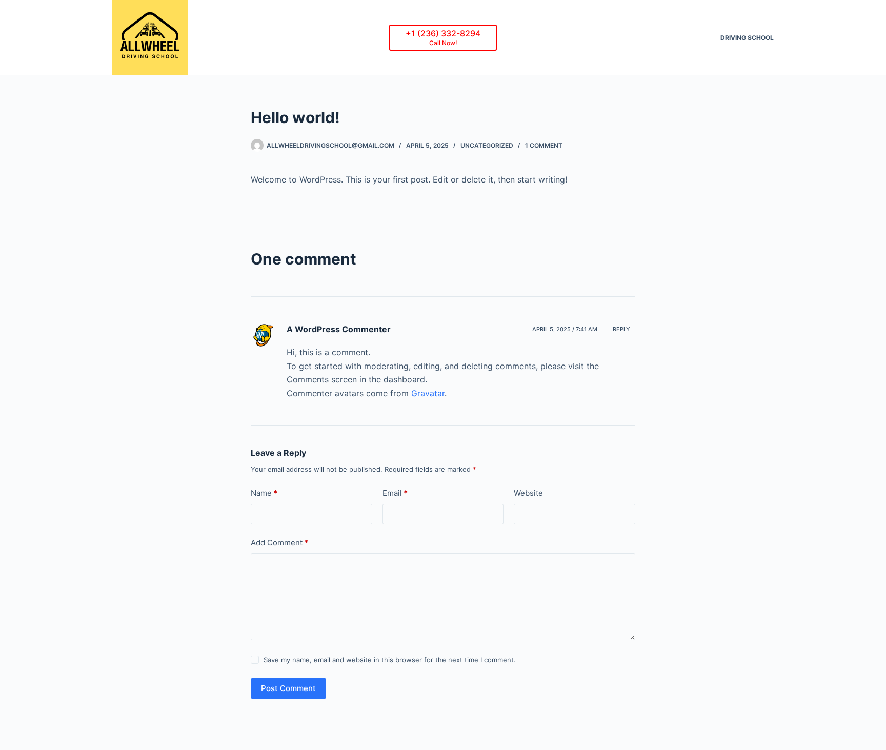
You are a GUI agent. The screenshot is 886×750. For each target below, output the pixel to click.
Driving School (747, 38)
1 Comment (543, 145)
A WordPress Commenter (339, 329)
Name (264, 493)
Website (528, 493)
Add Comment (279, 543)
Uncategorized (486, 145)
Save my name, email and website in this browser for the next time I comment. (390, 660)
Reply (621, 329)
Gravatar (428, 393)
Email (395, 493)
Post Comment (288, 688)
